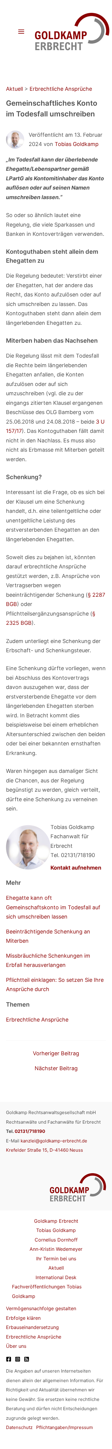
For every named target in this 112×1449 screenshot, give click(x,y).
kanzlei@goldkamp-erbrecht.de (54, 1141)
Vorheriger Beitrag (56, 1053)
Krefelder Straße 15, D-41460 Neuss (44, 1150)
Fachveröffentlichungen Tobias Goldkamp (47, 1291)
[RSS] (26, 1359)
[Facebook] (8, 1359)
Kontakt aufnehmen (75, 868)
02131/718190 (30, 1131)
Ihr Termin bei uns (56, 1259)
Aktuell (14, 89)
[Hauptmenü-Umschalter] (21, 31)
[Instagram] (17, 1359)
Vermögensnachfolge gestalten (41, 1308)
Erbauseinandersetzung (32, 1327)
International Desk (56, 1277)
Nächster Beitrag (56, 1068)
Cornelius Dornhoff (56, 1240)
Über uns (16, 1346)
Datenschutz (19, 1427)
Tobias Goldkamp (77, 144)
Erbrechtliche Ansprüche (61, 89)
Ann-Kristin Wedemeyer (56, 1249)
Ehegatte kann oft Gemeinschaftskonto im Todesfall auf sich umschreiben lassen (53, 907)
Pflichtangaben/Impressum (64, 1427)
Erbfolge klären (23, 1318)
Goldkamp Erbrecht (56, 1221)
